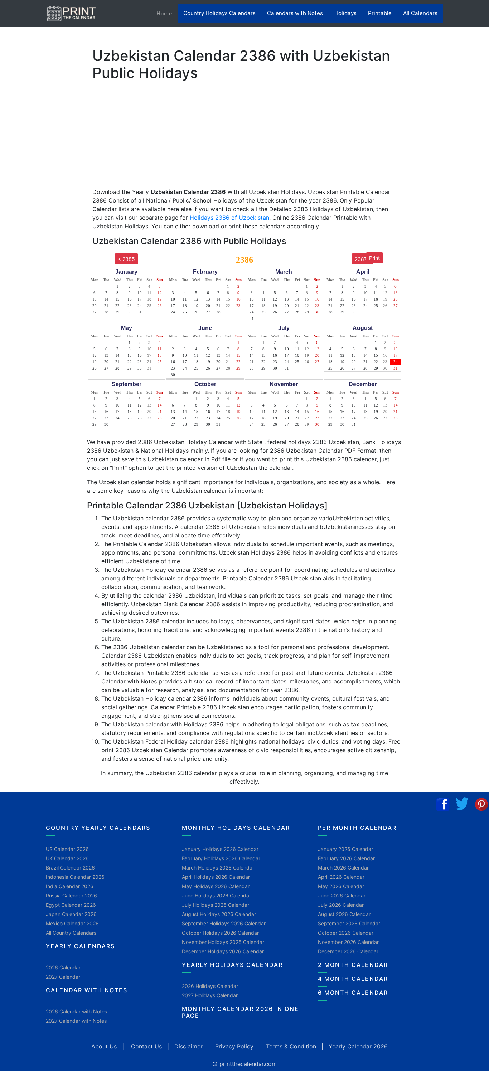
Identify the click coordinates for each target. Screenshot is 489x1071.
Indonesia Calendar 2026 (75, 877)
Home (167, 13)
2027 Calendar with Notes (76, 1021)
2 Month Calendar (353, 964)
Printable (380, 13)
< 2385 (126, 259)
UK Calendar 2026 (67, 858)
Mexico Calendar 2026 (72, 923)
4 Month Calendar (353, 978)
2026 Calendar (63, 967)
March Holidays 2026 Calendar (218, 868)
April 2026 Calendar (341, 877)
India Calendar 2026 (69, 886)
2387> (362, 259)
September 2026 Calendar (349, 923)
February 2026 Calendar (346, 858)
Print (374, 258)
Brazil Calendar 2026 (70, 868)
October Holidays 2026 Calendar (220, 933)
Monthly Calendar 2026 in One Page (240, 1012)
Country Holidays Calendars (219, 13)
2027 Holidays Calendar (210, 995)
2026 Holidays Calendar (210, 986)
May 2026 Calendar (341, 886)
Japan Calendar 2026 (71, 914)
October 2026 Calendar (345, 933)
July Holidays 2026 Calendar (215, 905)
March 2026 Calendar (343, 868)
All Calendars (420, 13)
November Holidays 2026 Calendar (223, 942)
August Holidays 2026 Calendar (219, 914)
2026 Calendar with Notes (76, 1011)
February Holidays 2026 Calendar (221, 858)
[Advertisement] (41, 224)
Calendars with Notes (295, 13)
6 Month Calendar (353, 992)
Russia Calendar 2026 (71, 895)
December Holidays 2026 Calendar (223, 951)
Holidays (345, 13)
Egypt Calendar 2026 (71, 905)
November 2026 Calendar (348, 942)
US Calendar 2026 (67, 849)
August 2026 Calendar (344, 914)
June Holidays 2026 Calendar (216, 895)
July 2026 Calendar (341, 905)
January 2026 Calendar (345, 849)
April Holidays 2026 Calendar (216, 877)
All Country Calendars (71, 933)
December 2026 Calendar (348, 951)
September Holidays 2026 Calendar (224, 923)
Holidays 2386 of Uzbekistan (229, 217)
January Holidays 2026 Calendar (220, 849)
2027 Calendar (63, 977)
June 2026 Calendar (341, 895)
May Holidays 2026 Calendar (216, 886)
